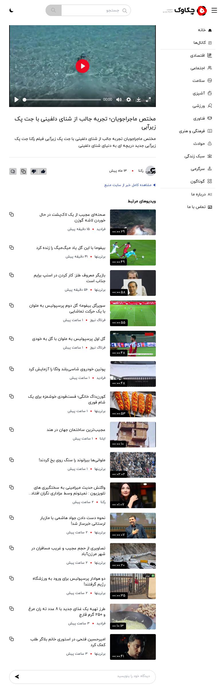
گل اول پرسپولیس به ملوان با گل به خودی (68, 339)
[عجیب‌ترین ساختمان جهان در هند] (133, 435)
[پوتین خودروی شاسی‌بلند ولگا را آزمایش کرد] (133, 374)
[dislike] (35, 171)
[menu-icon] (214, 10)
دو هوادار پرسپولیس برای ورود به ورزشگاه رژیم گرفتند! (69, 581)
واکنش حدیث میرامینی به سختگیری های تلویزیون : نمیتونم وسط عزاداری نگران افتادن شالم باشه (66, 490)
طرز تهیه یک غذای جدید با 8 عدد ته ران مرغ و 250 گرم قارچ (66, 611)
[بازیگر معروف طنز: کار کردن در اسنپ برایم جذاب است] (133, 283)
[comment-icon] (13, 171)
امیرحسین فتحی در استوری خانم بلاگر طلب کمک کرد (67, 642)
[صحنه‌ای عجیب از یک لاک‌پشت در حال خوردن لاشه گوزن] (133, 222)
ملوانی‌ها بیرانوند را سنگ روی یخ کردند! (72, 460)
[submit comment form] (17, 677)
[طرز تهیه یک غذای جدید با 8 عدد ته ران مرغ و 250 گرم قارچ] (133, 616)
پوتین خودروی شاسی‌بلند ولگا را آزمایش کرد (67, 369)
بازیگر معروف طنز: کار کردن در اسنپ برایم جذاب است (69, 278)
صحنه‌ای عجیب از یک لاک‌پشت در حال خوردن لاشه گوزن (72, 217)
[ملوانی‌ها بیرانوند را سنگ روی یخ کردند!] (133, 465)
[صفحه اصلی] (186, 10)
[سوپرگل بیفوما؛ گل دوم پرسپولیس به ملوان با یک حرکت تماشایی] (133, 313)
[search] (54, 10)
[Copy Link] (23, 171)
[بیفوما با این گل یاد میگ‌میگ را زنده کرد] (133, 253)
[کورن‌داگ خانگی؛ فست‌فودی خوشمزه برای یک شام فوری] (133, 404)
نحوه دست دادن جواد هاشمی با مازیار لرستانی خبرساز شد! (72, 520)
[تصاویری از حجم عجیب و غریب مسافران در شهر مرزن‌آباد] (133, 556)
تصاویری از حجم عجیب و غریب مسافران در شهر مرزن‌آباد (68, 551)
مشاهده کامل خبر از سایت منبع (128, 185)
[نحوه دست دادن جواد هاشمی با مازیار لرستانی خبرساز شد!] (133, 525)
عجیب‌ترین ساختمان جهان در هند (76, 430)
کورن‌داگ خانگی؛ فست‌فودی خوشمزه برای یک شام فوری (66, 399)
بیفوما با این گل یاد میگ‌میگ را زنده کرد (70, 248)
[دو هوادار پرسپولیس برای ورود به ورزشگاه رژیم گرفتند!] (133, 586)
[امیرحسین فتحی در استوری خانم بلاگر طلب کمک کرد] (133, 647)
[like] (43, 171)
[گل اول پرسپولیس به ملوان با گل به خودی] (133, 344)
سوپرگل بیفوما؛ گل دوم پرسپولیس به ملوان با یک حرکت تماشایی (67, 308)
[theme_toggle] (11, 10)
